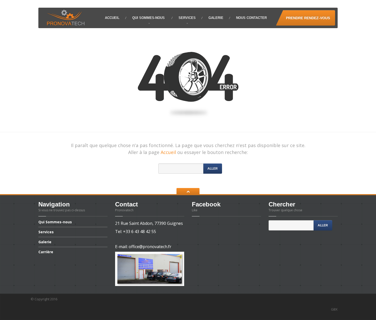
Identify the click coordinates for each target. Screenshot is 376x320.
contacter (251, 18)
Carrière (45, 251)
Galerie (215, 18)
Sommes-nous (149, 18)
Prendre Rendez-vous (308, 18)
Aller (212, 168)
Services (187, 18)
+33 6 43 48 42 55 (139, 231)
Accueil (112, 18)
